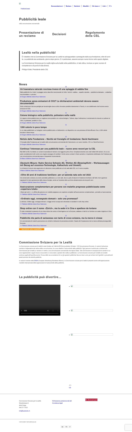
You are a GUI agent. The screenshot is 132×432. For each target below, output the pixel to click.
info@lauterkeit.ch (24, 411)
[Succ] (70, 385)
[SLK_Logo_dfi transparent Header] (24, 9)
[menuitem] (57, 6)
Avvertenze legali (57, 403)
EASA (36, 261)
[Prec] (69, 385)
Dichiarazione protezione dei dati (62, 401)
